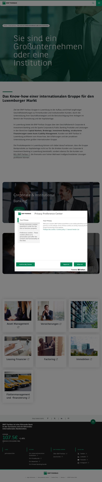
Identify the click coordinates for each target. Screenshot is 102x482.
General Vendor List (73, 229)
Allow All (80, 264)
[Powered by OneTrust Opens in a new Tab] (78, 270)
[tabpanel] (66, 225)
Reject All (66, 264)
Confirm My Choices (25, 264)
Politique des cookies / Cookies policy (54, 229)
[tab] (29, 220)
